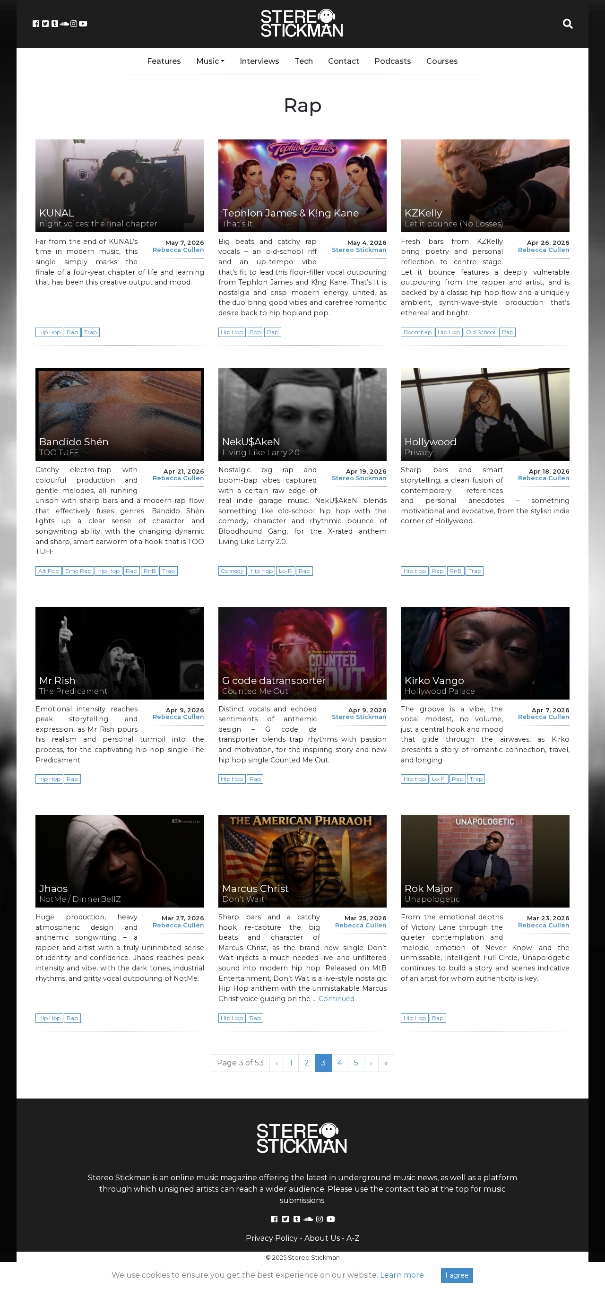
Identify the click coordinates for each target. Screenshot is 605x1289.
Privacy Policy (272, 1238)
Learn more (402, 1275)
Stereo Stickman (359, 249)
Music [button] (207, 61)
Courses (442, 61)
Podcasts (392, 61)
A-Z (353, 1238)
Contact (343, 61)
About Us (322, 1238)
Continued (336, 999)
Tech (303, 61)
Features (164, 61)
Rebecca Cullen (178, 249)
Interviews (259, 61)
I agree (457, 1275)
